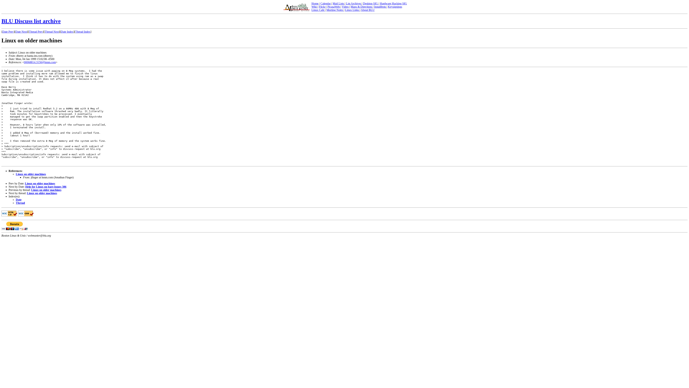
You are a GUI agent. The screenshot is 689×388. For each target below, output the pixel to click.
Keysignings (395, 6)
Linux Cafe (318, 9)
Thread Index (82, 31)
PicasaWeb (334, 6)
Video (345, 6)
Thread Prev (36, 31)
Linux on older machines (31, 174)
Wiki (314, 6)
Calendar (325, 3)
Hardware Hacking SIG (393, 3)
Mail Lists (339, 3)
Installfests (380, 6)
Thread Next (52, 31)
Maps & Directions (362, 6)
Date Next (21, 31)
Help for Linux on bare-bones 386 (45, 186)
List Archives (354, 3)
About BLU (368, 9)
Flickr (322, 6)
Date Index (67, 31)
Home (315, 3)
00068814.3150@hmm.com (40, 62)
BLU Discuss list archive (31, 21)
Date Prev (8, 31)
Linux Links (352, 9)
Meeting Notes (335, 9)
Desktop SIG (371, 3)
